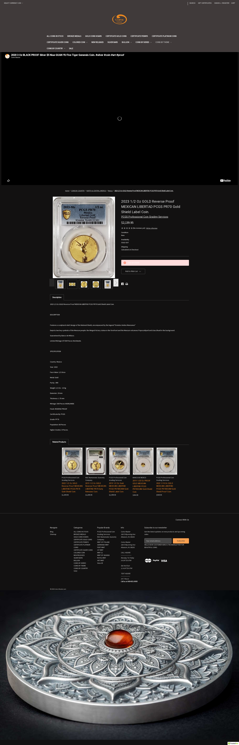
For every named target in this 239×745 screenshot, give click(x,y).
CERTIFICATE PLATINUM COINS (164, 36)
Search (192, 3)
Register (225, 3)
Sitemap (53, 534)
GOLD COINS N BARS (93, 36)
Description (56, 297)
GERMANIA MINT (103, 545)
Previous (51, 283)
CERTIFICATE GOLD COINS (116, 36)
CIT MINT (100, 550)
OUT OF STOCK (72, 463)
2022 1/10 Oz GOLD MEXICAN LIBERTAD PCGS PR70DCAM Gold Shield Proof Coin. (166, 487)
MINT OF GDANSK (103, 555)
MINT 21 (100, 552)
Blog (51, 532)
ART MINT (100, 560)
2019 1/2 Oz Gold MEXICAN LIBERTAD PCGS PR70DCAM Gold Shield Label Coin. (118, 487)
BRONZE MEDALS (74, 36)
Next (115, 283)
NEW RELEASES (97, 42)
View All (100, 563)
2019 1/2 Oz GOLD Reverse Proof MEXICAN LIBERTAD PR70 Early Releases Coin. (95, 487)
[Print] (126, 284)
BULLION (125, 42)
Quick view (71, 459)
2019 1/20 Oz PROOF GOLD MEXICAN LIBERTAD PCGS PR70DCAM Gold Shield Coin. (142, 486)
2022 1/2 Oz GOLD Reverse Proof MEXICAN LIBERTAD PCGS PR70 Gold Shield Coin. (72, 487)
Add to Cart (119, 463)
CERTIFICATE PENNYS (139, 36)
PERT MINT (101, 547)
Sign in (217, 3)
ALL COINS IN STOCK (55, 36)
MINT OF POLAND (103, 542)
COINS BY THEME (162, 42)
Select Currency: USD (13, 3)
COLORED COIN (79, 42)
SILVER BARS (113, 42)
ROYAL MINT (101, 558)
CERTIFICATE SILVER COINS (58, 42)
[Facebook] (122, 284)
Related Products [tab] (59, 442)
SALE (71, 48)
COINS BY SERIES (142, 42)
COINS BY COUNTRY (55, 48)
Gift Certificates (205, 3)
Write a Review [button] (151, 228)
